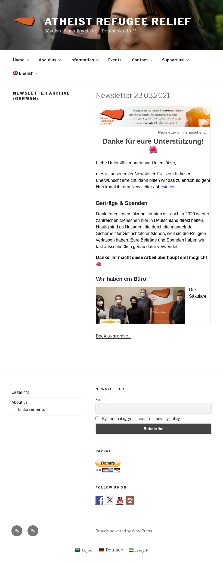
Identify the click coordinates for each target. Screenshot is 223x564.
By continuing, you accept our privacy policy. (141, 418)
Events (115, 60)
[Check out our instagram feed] (130, 500)
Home (18, 60)
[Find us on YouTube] (120, 500)
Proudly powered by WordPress (123, 531)
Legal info (20, 392)
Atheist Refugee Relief (118, 22)
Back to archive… (113, 336)
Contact (140, 60)
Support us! (173, 60)
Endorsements (31, 409)
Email (100, 399)
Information (82, 60)
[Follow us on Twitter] (110, 500)
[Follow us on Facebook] (99, 500)
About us (47, 60)
